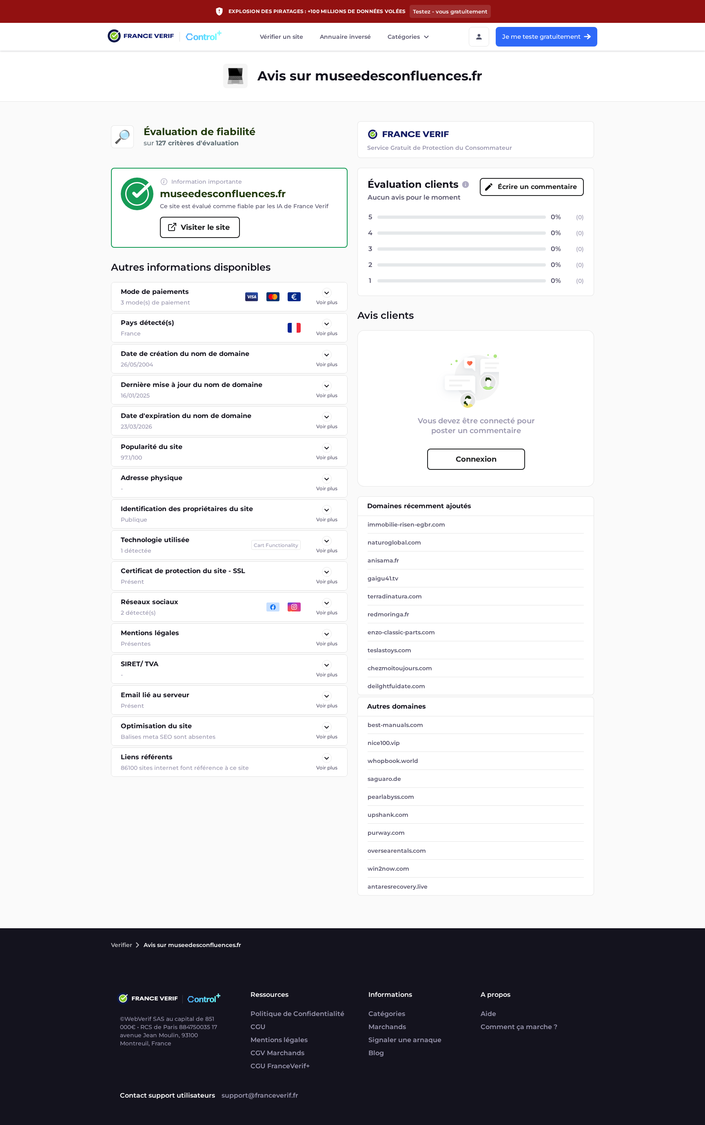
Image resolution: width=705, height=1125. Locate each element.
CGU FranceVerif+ (280, 1066)
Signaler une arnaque (404, 1040)
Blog (376, 1053)
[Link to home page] (141, 37)
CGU (258, 1027)
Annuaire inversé (345, 36)
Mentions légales (279, 1040)
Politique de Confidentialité (297, 1014)
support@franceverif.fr (260, 1095)
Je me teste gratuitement (541, 36)
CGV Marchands (277, 1053)
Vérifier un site (281, 36)
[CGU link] (465, 184)
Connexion (476, 459)
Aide (488, 1014)
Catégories (404, 36)
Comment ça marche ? (519, 1027)
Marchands (387, 1027)
